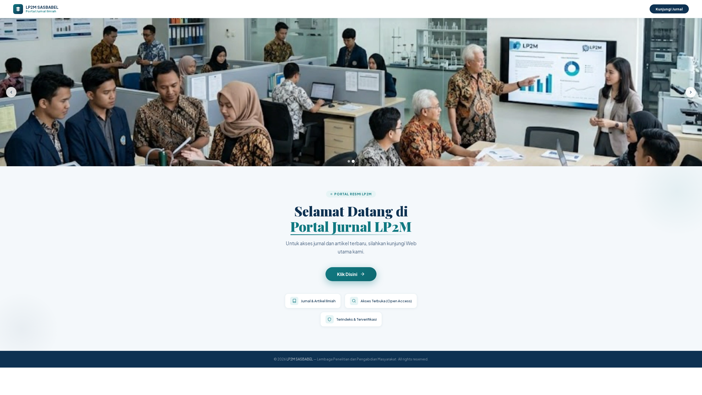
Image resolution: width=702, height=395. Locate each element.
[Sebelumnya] (11, 92)
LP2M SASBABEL (300, 359)
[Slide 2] (353, 161)
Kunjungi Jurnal (669, 9)
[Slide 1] (348, 161)
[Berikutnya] (691, 92)
